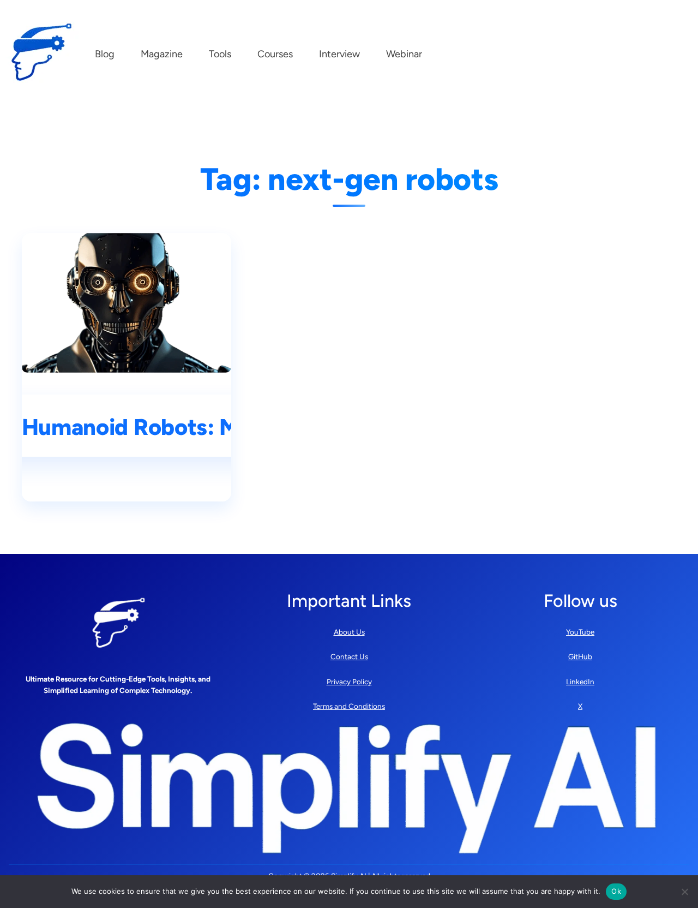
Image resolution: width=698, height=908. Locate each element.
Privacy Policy (349, 681)
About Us (349, 632)
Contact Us (349, 656)
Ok (616, 891)
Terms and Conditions (349, 706)
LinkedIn (580, 681)
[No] (684, 891)
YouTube (580, 632)
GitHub (580, 656)
